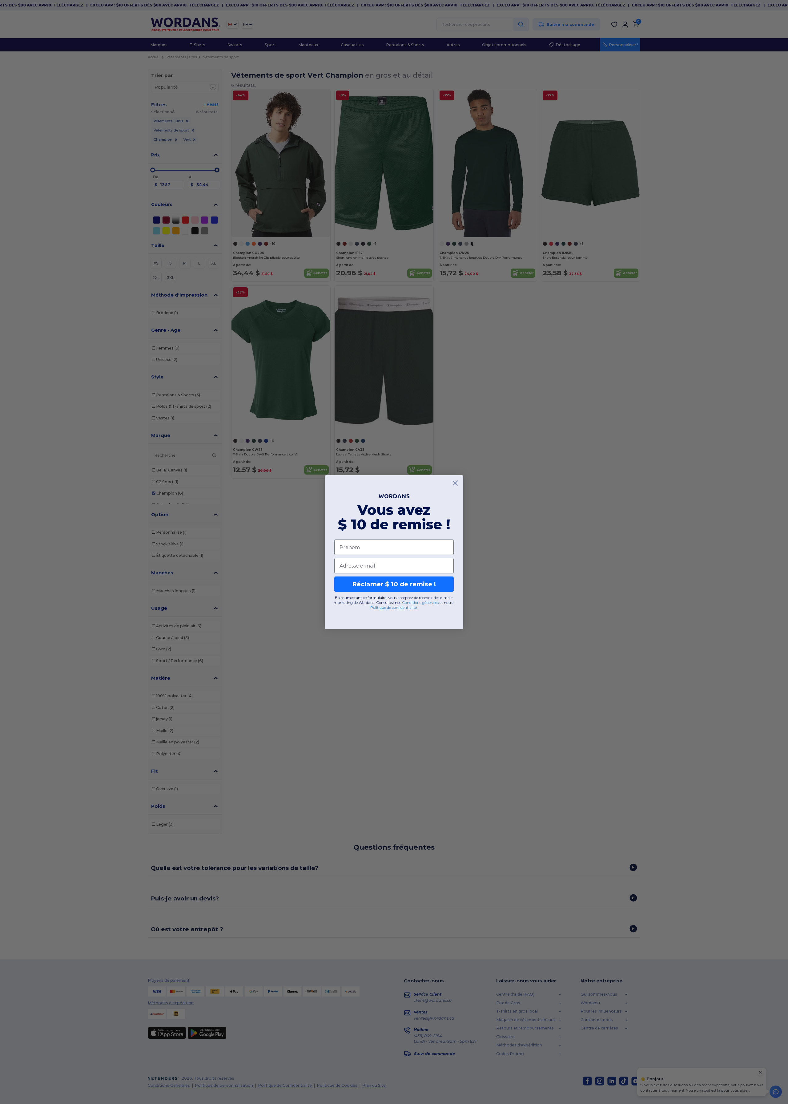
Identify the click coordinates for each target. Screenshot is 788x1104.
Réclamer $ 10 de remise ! (394, 584)
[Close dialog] (455, 483)
